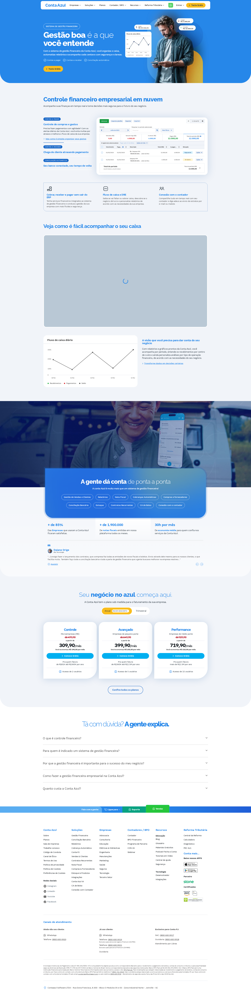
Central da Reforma (192, 830)
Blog (158, 834)
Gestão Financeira (80, 830)
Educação (103, 839)
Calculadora (189, 835)
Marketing (104, 855)
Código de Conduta (52, 847)
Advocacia (104, 830)
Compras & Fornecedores (83, 864)
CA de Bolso (145, 500)
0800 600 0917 (167, 930)
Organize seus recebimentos (59, 177)
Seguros (103, 864)
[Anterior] (197, 559)
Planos (102, 5)
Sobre (46, 830)
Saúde (102, 860)
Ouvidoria (103, 947)
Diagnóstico (189, 839)
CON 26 (131, 843)
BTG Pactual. (128, 965)
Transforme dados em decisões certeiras (163, 358)
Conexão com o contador (170, 500)
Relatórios (103, 492)
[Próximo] (201, 559)
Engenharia (104, 847)
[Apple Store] (196, 859)
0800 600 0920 (59, 934)
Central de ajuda (163, 855)
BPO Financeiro (135, 835)
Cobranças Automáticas (144, 492)
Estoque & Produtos (81, 868)
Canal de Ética (49, 851)
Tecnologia (104, 868)
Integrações (77, 872)
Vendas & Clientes (80, 851)
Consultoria (104, 835)
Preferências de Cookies (54, 868)
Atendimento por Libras (166, 939)
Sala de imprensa (51, 839)
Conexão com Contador (82, 885)
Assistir (54, 559)
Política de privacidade (53, 860)
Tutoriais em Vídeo (164, 851)
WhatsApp (51, 930)
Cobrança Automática (82, 843)
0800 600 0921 (115, 940)
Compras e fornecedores (175, 492)
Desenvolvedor (162, 870)
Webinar (131, 847)
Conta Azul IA (78, 876)
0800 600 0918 (172, 934)
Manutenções (105, 851)
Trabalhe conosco (51, 843)
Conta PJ (76, 847)
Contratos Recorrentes (122, 500)
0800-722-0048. (118, 967)
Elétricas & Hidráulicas (109, 843)
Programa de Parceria (137, 839)
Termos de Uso (50, 855)
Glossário (160, 838)
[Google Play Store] (196, 865)
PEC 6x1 (187, 843)
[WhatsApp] (170, 5)
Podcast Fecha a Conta (166, 847)
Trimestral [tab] (141, 606)
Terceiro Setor (105, 872)
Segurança (160, 859)
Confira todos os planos (125, 685)
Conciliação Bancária (79, 500)
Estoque (100, 500)
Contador (132, 830)
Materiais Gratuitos (164, 842)
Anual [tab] (116, 606)
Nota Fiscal (120, 492)
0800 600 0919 (115, 934)
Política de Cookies (52, 864)
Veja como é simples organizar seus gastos (65, 139)
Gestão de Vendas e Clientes (77, 492)
